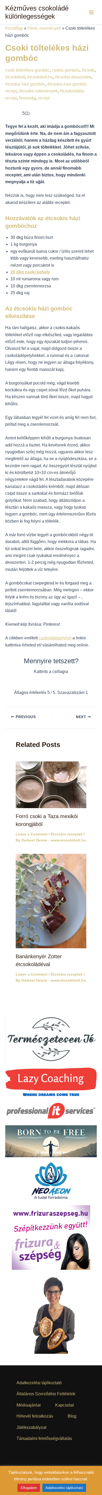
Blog (72, 1416)
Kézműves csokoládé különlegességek (37, 12)
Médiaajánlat (28, 1405)
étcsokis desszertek (73, 77)
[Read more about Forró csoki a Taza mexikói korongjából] (51, 784)
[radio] (35, 682)
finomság (27, 98)
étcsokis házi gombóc (25, 84)
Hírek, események (44, 28)
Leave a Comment (32, 834)
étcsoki (88, 70)
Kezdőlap (14, 28)
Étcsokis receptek (67, 834)
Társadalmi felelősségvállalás (44, 1438)
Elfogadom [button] (29, 1488)
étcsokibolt (15, 77)
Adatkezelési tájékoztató (39, 1383)
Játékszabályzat (31, 1427)
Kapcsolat (64, 1405)
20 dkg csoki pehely (30, 272)
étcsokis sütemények (38, 91)
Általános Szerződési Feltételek (45, 1394)
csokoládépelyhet (55, 638)
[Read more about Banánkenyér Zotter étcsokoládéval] (51, 900)
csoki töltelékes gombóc (27, 70)
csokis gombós (66, 70)
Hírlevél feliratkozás (34, 1416)
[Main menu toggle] (91, 12)
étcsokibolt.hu (40, 77)
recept (43, 98)
